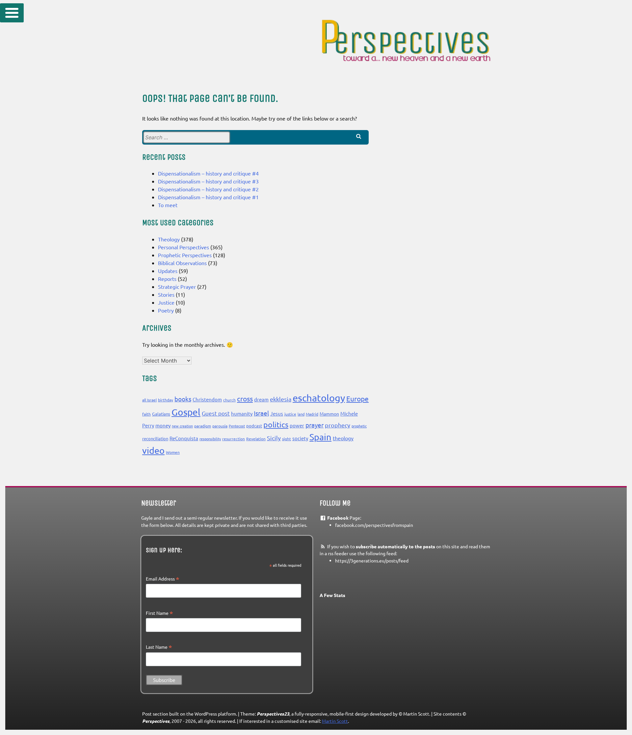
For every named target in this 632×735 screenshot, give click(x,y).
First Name (159, 613)
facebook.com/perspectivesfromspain (374, 525)
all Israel (149, 399)
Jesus (276, 413)
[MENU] (12, 12)
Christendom (207, 399)
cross (245, 398)
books (182, 399)
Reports (167, 278)
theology (343, 438)
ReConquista (184, 438)
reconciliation (155, 438)
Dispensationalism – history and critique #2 (208, 189)
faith (146, 414)
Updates (167, 270)
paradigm (202, 425)
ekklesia (280, 398)
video (153, 450)
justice (290, 414)
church (229, 399)
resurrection (233, 438)
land (301, 414)
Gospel (185, 412)
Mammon (329, 414)
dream (261, 399)
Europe (357, 398)
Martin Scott (335, 721)
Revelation (256, 438)
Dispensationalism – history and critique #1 (208, 197)
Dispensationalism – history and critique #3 (208, 181)
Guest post (216, 413)
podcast (254, 425)
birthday (165, 399)
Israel (261, 413)
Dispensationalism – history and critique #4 (208, 173)
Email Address (162, 579)
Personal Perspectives (183, 247)
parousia (219, 425)
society (300, 438)
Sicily (274, 437)
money (163, 425)
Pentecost (237, 425)
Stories (166, 294)
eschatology (319, 397)
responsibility (210, 438)
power (297, 425)
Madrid (312, 414)
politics (275, 424)
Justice (166, 302)
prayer (314, 425)
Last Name (159, 647)
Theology (169, 239)
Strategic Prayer (177, 286)
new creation (182, 425)
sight (286, 438)
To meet (167, 205)
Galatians (161, 414)
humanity (241, 413)
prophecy (337, 425)
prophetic (359, 425)
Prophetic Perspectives (185, 255)
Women (173, 452)
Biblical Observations (182, 262)
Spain (320, 436)
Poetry (166, 310)
